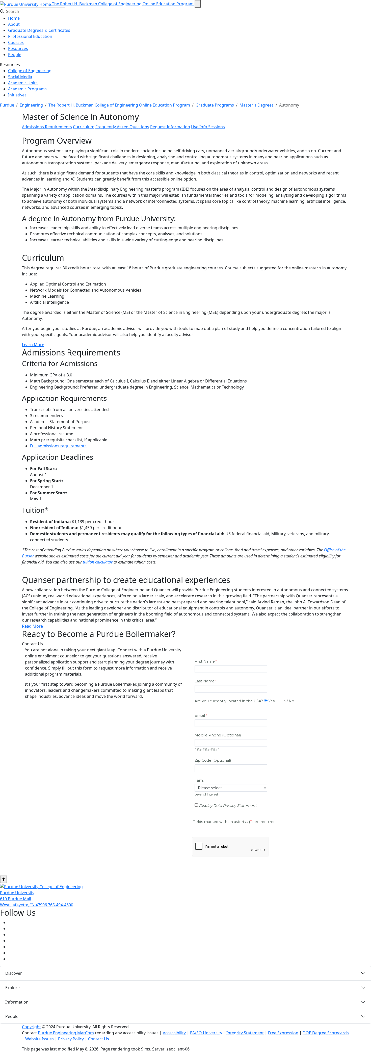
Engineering (31, 105)
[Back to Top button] (3, 879)
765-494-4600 (60, 905)
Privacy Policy (71, 1039)
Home (14, 18)
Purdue (7, 105)
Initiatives (17, 95)
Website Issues (39, 1039)
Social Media (20, 77)
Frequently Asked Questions (122, 127)
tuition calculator (98, 562)
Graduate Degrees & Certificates (39, 30)
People (14, 54)
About (14, 24)
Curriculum (83, 127)
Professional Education (30, 36)
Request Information (170, 127)
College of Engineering (29, 70)
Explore (12, 987)
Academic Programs (27, 89)
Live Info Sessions (208, 127)
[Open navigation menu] (198, 4)
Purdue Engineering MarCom (66, 1033)
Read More (32, 626)
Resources (18, 48)
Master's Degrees (257, 105)
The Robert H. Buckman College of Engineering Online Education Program (123, 4)
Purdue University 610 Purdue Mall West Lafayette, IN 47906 (24, 899)
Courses (16, 42)
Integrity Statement (245, 1033)
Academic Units (23, 83)
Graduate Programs (215, 105)
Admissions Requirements (47, 127)
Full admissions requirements (58, 446)
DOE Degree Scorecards (326, 1033)
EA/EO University (206, 1033)
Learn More (33, 344)
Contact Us (98, 1039)
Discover (13, 973)
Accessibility (174, 1033)
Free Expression (283, 1033)
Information (17, 1002)
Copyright (31, 1027)
